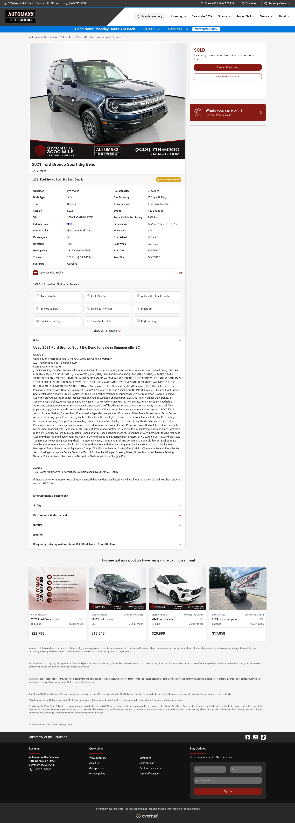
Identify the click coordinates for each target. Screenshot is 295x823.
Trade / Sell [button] (244, 16)
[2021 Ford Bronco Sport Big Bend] (57, 588)
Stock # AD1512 (159, 614)
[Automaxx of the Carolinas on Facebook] (246, 737)
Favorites (251, 3)
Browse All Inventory (228, 67)
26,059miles (196, 623)
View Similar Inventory (228, 76)
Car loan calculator (150, 768)
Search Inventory (151, 16)
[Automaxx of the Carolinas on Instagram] (254, 737)
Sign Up (228, 791)
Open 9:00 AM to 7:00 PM (219, 3)
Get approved (96, 768)
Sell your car (146, 763)
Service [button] (264, 16)
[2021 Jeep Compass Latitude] (237, 588)
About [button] (282, 16)
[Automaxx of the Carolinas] (20, 16)
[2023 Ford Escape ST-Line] (177, 588)
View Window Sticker (52, 272)
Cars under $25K (202, 16)
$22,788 (37, 633)
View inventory (97, 757)
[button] (32, 3)
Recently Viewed (278, 3)
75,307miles (256, 623)
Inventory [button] (176, 16)
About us (94, 763)
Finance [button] (222, 16)
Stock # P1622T (99, 614)
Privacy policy (97, 773)
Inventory (68, 37)
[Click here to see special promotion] (147, 28)
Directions (145, 757)
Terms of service (149, 773)
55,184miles (76, 623)
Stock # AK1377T (220, 614)
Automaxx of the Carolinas (44, 37)
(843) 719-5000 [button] (77, 3)
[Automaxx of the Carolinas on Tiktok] (262, 737)
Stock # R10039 (39, 614)
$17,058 (218, 633)
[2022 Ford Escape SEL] (117, 588)
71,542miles (136, 623)
